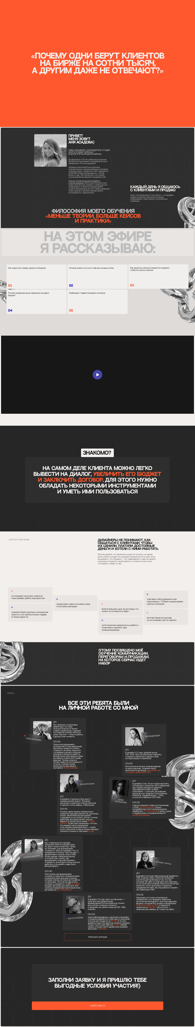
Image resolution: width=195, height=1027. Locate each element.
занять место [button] (97, 1006)
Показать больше (97, 937)
